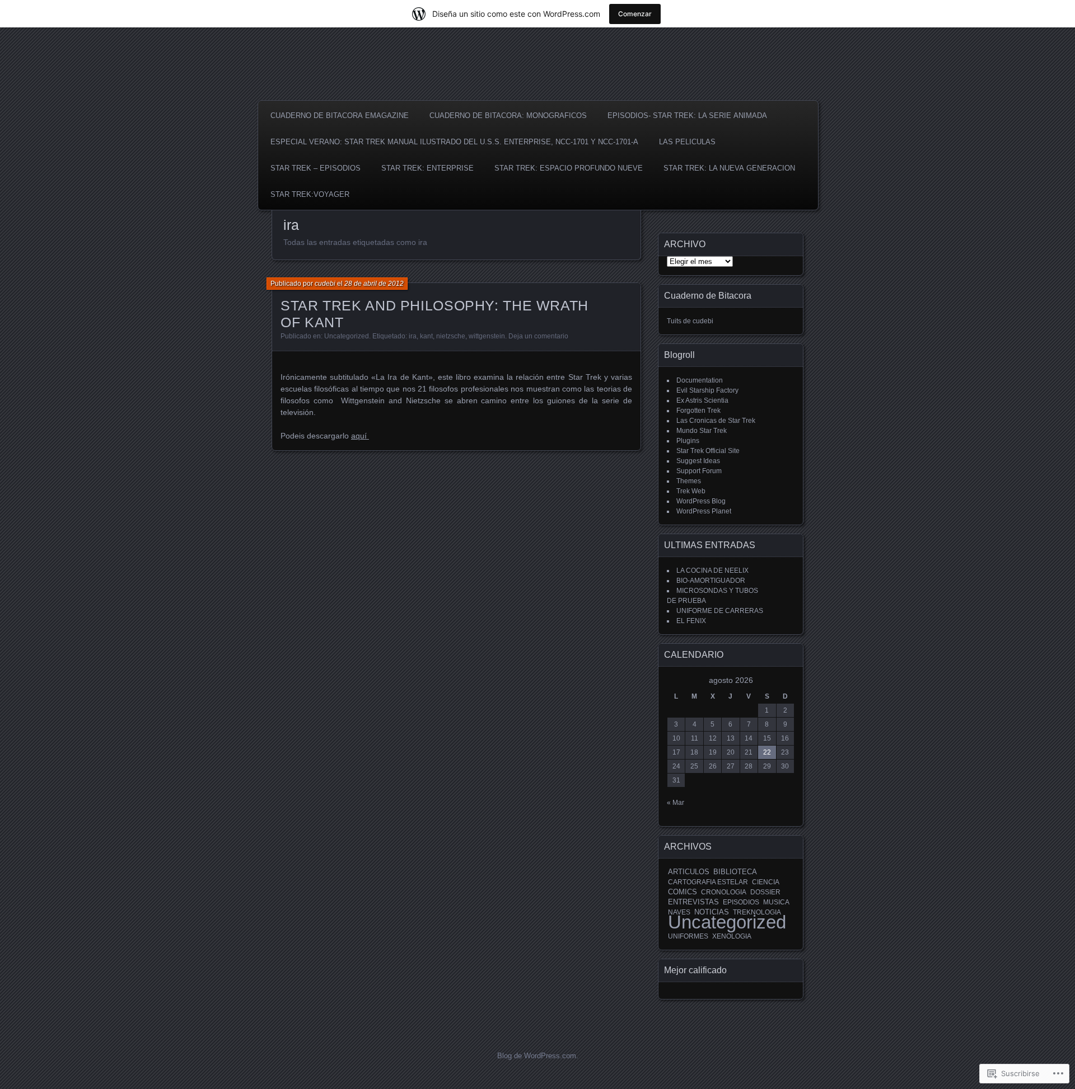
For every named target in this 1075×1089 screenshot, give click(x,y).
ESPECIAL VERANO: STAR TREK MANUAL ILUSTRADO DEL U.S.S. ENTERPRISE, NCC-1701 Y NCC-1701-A (454, 142)
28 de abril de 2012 (374, 283)
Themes (688, 481)
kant (426, 336)
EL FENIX (691, 621)
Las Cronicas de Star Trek (715, 421)
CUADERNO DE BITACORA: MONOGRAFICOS (508, 115)
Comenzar (635, 14)
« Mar (675, 803)
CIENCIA (765, 882)
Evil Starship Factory (707, 390)
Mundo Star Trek (701, 431)
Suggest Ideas (698, 461)
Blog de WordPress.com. (537, 1056)
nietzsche (450, 336)
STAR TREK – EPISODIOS (315, 168)
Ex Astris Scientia (702, 400)
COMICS (682, 892)
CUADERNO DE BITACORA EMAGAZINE (339, 115)
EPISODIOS (741, 902)
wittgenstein (487, 336)
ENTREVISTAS (693, 902)
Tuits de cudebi (690, 321)
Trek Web (690, 491)
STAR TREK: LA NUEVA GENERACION (729, 168)
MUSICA (776, 902)
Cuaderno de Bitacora (707, 295)
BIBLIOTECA (735, 872)
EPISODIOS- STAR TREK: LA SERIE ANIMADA (687, 115)
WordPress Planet (703, 511)
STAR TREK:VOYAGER (309, 194)
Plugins (687, 441)
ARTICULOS (688, 872)
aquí (360, 435)
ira (413, 336)
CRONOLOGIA (723, 892)
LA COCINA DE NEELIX (712, 570)
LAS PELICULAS (687, 142)
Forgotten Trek (698, 410)
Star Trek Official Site (708, 451)
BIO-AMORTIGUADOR (710, 580)
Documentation (699, 380)
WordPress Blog (701, 501)
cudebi (325, 283)
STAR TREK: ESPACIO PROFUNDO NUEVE (568, 168)
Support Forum (699, 471)
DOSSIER (765, 892)
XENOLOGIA (731, 936)
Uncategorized (346, 336)
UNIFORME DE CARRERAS (719, 611)
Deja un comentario (538, 336)
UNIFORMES (688, 936)
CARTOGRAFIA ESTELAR (708, 882)
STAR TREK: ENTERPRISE (427, 168)
